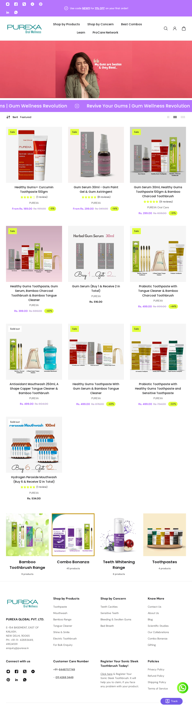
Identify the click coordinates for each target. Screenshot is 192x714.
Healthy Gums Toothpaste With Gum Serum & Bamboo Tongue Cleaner (96, 388)
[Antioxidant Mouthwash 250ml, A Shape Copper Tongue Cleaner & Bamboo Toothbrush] (34, 352)
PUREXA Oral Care (158, 207)
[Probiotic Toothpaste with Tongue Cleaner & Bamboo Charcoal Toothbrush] (158, 254)
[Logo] (25, 28)
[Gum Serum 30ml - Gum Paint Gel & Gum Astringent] (96, 155)
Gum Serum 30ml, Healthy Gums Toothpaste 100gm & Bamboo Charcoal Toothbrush (158, 191)
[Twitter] (24, 4)
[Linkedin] (8, 12)
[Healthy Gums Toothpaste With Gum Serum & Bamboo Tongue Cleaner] (96, 352)
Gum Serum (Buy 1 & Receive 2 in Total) (96, 288)
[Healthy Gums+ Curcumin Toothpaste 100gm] (34, 155)
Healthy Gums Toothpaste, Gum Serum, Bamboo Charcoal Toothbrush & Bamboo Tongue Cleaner (34, 293)
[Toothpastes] (164, 544)
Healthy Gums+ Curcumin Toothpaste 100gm (34, 189)
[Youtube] (32, 4)
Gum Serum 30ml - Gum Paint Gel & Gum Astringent (96, 189)
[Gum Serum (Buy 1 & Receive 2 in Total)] (96, 254)
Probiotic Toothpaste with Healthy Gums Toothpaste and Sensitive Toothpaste (158, 388)
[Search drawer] (165, 28)
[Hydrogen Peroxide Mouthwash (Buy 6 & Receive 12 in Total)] (34, 445)
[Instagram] (8, 4)
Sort (22, 117)
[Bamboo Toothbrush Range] (27, 544)
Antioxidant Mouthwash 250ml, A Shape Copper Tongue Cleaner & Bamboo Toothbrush (34, 388)
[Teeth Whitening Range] (119, 544)
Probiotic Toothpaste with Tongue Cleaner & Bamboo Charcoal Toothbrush (158, 290)
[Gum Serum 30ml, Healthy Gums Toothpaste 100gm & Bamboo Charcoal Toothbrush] (158, 155)
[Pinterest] (41, 4)
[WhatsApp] (16, 12)
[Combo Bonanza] (73, 544)
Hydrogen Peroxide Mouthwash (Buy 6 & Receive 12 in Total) (34, 479)
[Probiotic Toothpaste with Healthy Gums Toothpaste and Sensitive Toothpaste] (158, 352)
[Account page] (174, 28)
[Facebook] (16, 4)
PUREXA (34, 203)
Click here (106, 674)
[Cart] (183, 28)
